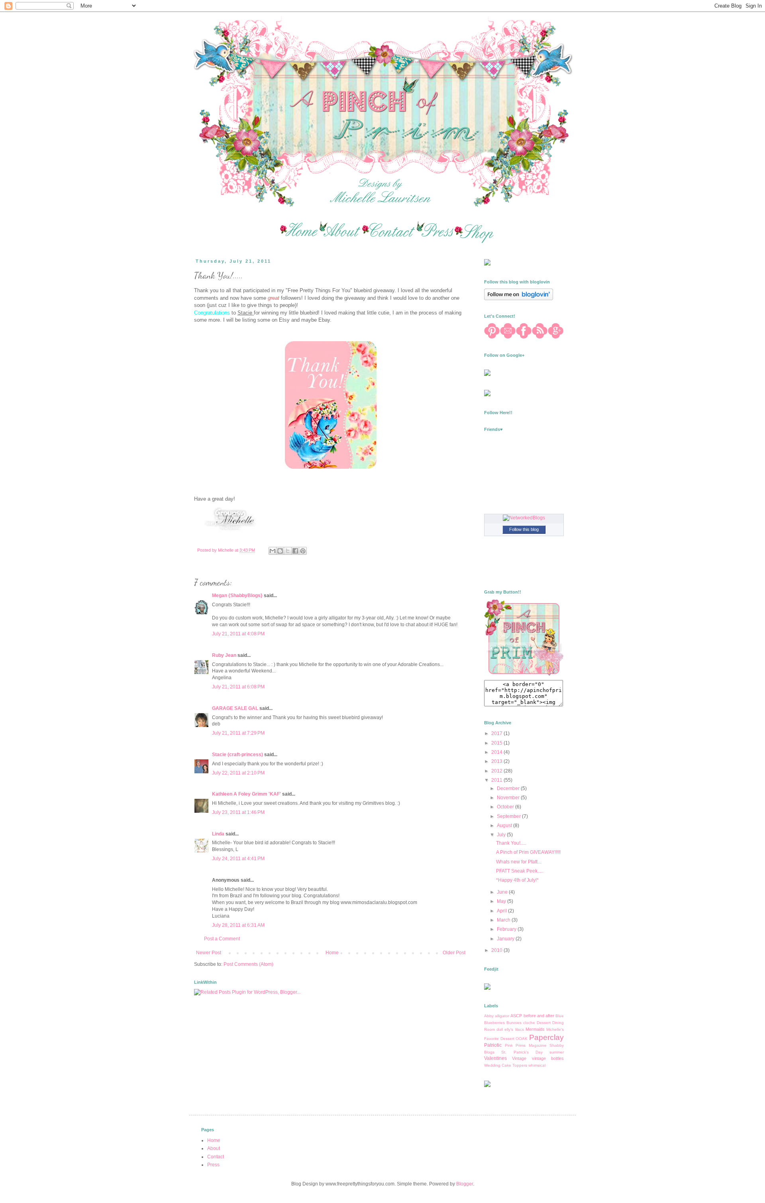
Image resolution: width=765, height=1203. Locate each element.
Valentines (495, 1058)
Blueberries (494, 1022)
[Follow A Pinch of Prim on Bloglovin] (518, 298)
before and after (539, 1015)
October (506, 807)
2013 (497, 761)
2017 (497, 733)
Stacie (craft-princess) (237, 754)
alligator (502, 1016)
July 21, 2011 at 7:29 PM (238, 733)
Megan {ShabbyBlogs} (237, 595)
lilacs (519, 1029)
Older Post (454, 952)
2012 (497, 771)
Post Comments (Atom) (248, 964)
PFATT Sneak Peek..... (519, 871)
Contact (215, 1157)
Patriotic (493, 1045)
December (509, 788)
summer (556, 1052)
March (504, 920)
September (509, 816)
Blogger (464, 1184)
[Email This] (273, 551)
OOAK (522, 1038)
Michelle (226, 550)
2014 (497, 752)
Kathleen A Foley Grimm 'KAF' (246, 794)
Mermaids (535, 1029)
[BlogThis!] (280, 551)
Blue (559, 1016)
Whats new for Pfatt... (518, 862)
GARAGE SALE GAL (235, 708)
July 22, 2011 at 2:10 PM (238, 773)
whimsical (536, 1065)
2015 (497, 743)
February (507, 929)
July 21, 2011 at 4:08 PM (238, 634)
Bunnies (514, 1022)
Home (332, 952)
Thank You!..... (511, 843)
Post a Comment (222, 939)
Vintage (519, 1058)
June (503, 892)
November (509, 797)
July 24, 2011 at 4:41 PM (238, 858)
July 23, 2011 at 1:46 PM (238, 812)
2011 (497, 780)
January (506, 939)
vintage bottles (548, 1058)
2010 (497, 950)
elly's (508, 1029)
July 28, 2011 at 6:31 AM (238, 925)
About (213, 1148)
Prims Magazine (531, 1045)
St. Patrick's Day (522, 1052)
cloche (529, 1022)
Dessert (544, 1022)
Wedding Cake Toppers (505, 1065)
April (502, 911)
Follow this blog (524, 529)
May (502, 901)
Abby (489, 1016)
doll (499, 1029)
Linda (218, 834)
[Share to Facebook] (295, 551)
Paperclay (546, 1037)
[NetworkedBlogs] (524, 518)
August (505, 825)
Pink (509, 1045)
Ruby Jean (224, 655)
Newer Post (208, 952)
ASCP (516, 1015)
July (502, 834)
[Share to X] (288, 551)
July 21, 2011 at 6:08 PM (238, 687)
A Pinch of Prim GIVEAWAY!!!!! (528, 852)
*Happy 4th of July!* (517, 880)
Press (213, 1165)
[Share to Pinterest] (303, 551)
